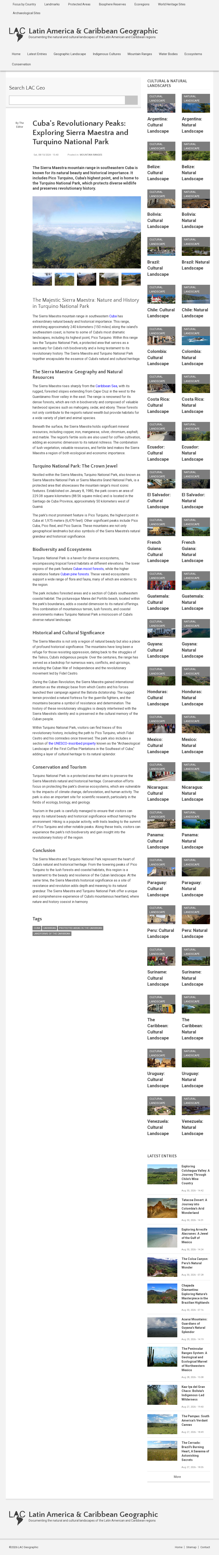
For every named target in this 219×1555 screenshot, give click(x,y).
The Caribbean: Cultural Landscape (158, 1029)
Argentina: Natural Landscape (192, 125)
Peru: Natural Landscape (194, 933)
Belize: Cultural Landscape (158, 172)
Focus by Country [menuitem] (24, 4)
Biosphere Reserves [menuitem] (112, 4)
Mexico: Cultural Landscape (158, 745)
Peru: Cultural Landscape (160, 933)
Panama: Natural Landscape (192, 841)
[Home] (17, 34)
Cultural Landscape (157, 98)
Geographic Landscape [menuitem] (70, 54)
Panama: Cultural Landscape (158, 841)
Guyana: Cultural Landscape (158, 650)
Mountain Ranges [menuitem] (140, 54)
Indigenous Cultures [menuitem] (107, 54)
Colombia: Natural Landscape (192, 357)
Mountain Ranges (91, 154)
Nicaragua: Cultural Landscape (158, 793)
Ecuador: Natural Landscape (192, 453)
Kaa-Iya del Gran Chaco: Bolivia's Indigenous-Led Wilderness (193, 1393)
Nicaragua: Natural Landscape (192, 793)
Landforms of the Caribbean (52, 933)
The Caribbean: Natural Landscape (192, 1029)
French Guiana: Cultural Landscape (158, 551)
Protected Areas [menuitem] (79, 4)
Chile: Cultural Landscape (161, 312)
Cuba (113, 316)
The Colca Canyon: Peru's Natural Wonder (195, 1263)
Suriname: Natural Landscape (192, 978)
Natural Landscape (192, 98)
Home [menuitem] (16, 54)
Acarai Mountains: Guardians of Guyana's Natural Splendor (194, 1326)
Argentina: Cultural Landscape (158, 125)
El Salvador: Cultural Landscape (159, 501)
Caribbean (49, 928)
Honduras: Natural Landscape (192, 697)
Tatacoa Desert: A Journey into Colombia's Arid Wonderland (194, 1206)
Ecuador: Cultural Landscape (158, 453)
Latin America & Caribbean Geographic (93, 31)
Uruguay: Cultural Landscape (158, 1079)
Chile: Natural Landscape (195, 312)
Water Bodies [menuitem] (168, 54)
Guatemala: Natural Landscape (193, 602)
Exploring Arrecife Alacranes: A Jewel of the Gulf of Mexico (195, 1236)
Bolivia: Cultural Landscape (158, 220)
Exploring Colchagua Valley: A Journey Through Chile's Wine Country (196, 1175)
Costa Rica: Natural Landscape (193, 405)
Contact (205, 1547)
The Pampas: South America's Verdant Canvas (195, 1420)
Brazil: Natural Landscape (196, 265)
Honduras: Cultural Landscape (158, 697)
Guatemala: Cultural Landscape (158, 602)
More (177, 1477)
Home (178, 1547)
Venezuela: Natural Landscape (192, 1127)
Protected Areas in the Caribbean (80, 928)
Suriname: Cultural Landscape (158, 978)
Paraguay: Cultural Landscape (158, 888)
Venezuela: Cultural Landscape (158, 1127)
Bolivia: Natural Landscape (192, 220)
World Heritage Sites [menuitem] (171, 4)
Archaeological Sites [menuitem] (26, 13)
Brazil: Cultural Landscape (158, 268)
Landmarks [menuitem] (52, 4)
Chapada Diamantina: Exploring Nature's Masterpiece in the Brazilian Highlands (195, 1294)
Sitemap (191, 1547)
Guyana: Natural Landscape (192, 650)
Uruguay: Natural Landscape (192, 1079)
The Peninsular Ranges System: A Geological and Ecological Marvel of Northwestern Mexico (194, 1359)
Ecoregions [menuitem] (142, 4)
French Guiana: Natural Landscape (192, 551)
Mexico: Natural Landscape (192, 745)
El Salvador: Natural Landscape (193, 501)
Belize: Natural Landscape (192, 172)
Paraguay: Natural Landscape (192, 888)
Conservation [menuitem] (21, 64)
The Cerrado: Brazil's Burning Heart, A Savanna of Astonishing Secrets (195, 1451)
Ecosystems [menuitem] (193, 54)
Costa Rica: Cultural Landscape (158, 405)
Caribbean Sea (106, 386)
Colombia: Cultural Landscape (158, 357)
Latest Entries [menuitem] (37, 54)
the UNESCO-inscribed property (72, 743)
